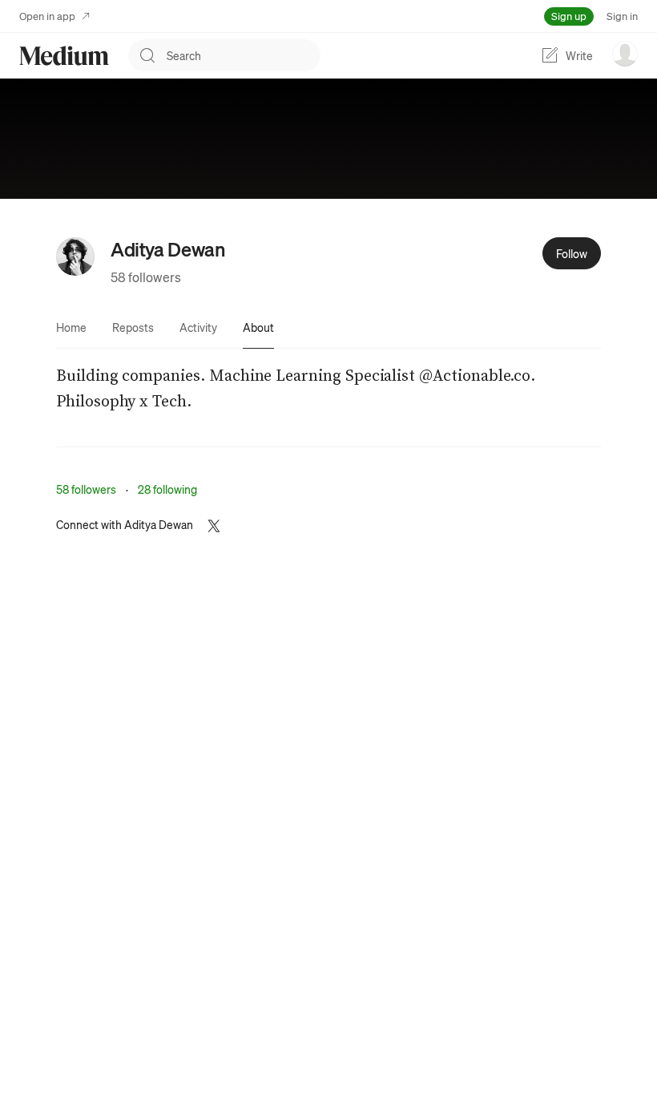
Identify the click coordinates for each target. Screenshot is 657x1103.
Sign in (622, 15)
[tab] (71, 327)
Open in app (47, 15)
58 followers (146, 277)
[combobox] (243, 55)
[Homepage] (64, 56)
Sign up (568, 15)
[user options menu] (625, 54)
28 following (167, 489)
